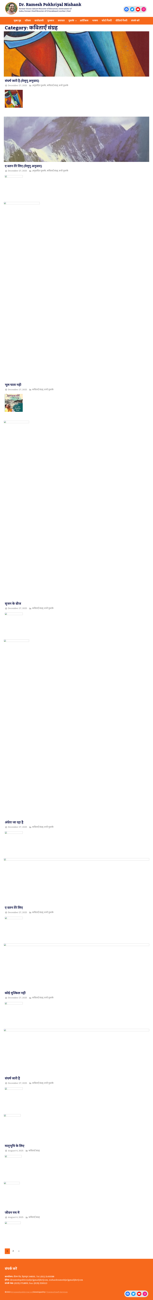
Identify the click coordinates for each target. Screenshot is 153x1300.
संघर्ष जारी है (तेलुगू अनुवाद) (22, 81)
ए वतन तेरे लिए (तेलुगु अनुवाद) (23, 166)
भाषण (95, 20)
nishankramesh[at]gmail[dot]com (66, 1280)
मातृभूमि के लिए (14, 1146)
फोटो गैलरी (107, 20)
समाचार (61, 20)
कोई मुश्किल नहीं (15, 993)
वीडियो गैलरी (121, 20)
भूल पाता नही (13, 385)
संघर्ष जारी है (12, 1078)
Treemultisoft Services (57, 1292)
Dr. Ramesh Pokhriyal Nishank (50, 5)
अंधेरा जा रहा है (14, 822)
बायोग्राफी (39, 20)
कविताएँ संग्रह (52, 86)
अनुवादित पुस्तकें (39, 86)
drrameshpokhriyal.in (21, 1292)
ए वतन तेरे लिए (14, 908)
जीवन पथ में (12, 1213)
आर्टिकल (84, 20)
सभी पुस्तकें (63, 86)
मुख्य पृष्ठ (17, 20)
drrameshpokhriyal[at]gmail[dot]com (29, 1280)
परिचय (28, 20)
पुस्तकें (71, 20)
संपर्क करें (135, 20)
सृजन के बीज (13, 604)
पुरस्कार (50, 20)
